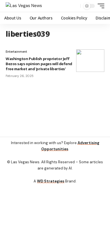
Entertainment (16, 52)
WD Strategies (50, 181)
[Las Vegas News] (24, 6)
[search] (75, 6)
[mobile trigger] (99, 6)
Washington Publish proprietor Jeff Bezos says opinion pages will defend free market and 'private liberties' (39, 63)
